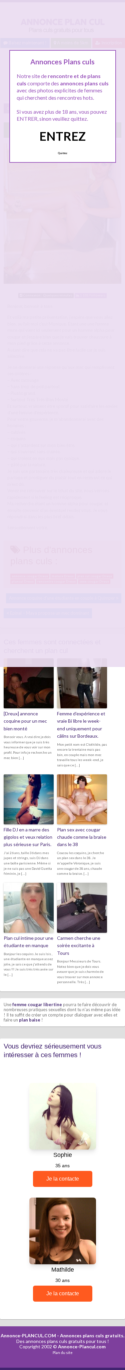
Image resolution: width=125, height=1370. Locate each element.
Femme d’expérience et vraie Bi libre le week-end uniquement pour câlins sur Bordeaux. (81, 725)
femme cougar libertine (37, 1004)
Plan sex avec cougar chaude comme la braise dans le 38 (81, 837)
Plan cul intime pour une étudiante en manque (28, 941)
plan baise (29, 1019)
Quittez (62, 153)
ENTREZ (62, 136)
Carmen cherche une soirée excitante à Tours (78, 945)
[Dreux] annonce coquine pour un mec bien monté (25, 721)
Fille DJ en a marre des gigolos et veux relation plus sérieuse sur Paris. (28, 837)
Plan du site (63, 1352)
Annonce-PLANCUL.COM (28, 1335)
